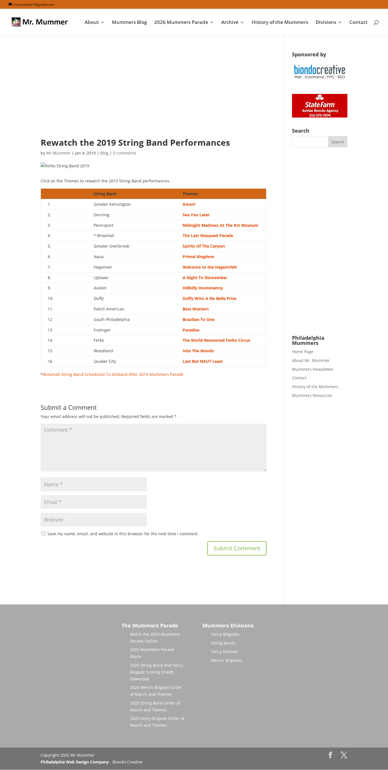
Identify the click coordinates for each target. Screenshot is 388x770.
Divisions (326, 22)
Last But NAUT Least (203, 361)
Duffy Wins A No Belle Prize (209, 298)
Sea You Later (196, 214)
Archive (230, 22)
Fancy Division (224, 651)
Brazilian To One (198, 319)
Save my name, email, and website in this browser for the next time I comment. (123, 533)
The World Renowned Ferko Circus (216, 340)
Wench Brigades (226, 660)
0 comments (124, 153)
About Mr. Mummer (311, 360)
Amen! (189, 204)
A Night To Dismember (205, 277)
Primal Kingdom (198, 256)
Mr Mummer (58, 153)
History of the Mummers (280, 22)
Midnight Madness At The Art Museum (220, 225)
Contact (358, 22)
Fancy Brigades (225, 634)
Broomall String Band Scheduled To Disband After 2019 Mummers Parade (113, 374)
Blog (104, 153)
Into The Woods (198, 350)
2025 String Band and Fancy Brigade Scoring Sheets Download (156, 672)
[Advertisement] (153, 91)
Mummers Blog (129, 22)
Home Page (302, 351)
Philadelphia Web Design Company (75, 762)
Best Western (196, 309)
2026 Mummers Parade (181, 22)
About (92, 22)
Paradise (191, 330)
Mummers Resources (312, 395)
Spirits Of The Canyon (204, 246)
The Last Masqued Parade (208, 235)
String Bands (223, 643)
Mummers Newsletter (312, 369)
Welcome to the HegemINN (210, 267)
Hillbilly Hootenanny (203, 288)
